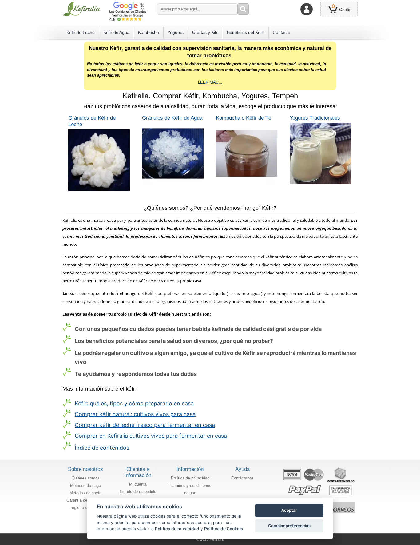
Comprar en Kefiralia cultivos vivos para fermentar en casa (151, 435)
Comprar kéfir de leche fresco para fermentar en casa (145, 425)
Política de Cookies (223, 528)
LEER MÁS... (210, 82)
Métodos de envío (85, 493)
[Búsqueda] (243, 9)
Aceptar (289, 510)
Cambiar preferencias (289, 525)
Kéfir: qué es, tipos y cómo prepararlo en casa (134, 403)
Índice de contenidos (102, 447)
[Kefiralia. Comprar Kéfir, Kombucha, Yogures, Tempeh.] (81, 9)
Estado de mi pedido (138, 491)
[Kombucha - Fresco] (247, 153)
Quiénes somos (86, 478)
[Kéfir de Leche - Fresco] (99, 160)
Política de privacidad (190, 478)
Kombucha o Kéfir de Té (243, 118)
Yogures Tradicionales (315, 118)
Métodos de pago (85, 485)
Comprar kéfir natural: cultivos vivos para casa (135, 414)
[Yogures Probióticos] (321, 153)
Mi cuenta (138, 484)
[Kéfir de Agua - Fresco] (173, 153)
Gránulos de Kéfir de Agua (172, 118)
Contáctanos (242, 478)
